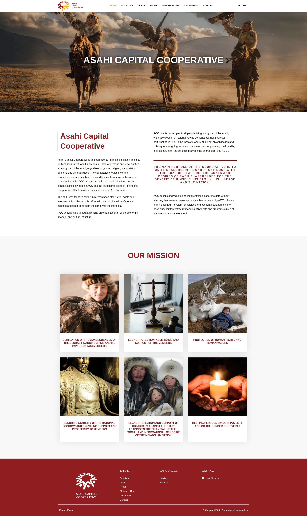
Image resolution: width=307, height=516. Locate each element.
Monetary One (171, 6)
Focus (153, 6)
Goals (141, 6)
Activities (127, 6)
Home (113, 6)
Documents (191, 6)
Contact (208, 6)
